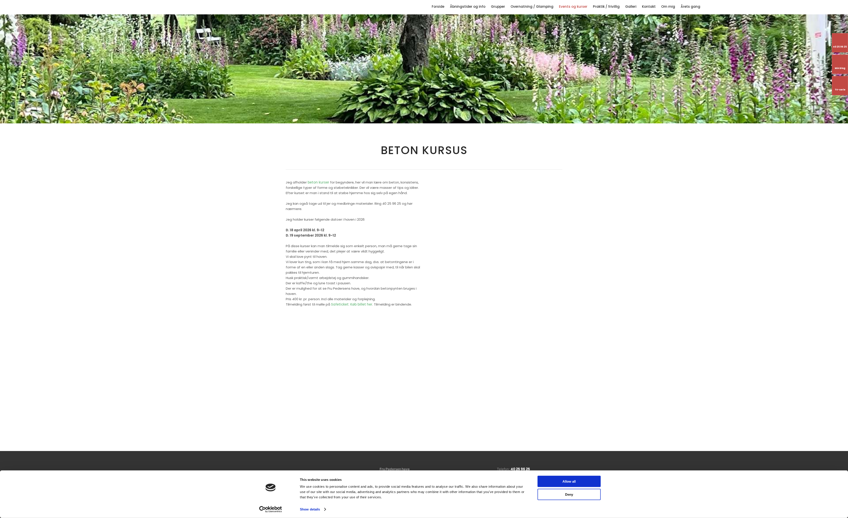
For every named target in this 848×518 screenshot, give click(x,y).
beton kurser (318, 182)
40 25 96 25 (520, 469)
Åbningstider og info (467, 6)
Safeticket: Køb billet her (351, 304)
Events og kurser (573, 6)
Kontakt (649, 6)
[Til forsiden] (129, 6)
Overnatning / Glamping (532, 6)
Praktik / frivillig (606, 6)
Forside (438, 6)
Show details (310, 509)
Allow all (569, 481)
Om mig (668, 6)
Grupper (498, 6)
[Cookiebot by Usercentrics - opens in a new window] (270, 509)
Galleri (630, 6)
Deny (569, 494)
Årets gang (690, 6)
